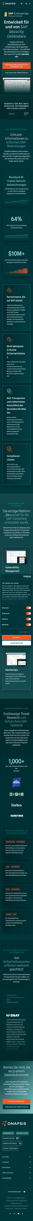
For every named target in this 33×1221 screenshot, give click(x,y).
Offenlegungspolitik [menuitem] (16, 1203)
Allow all (16, 637)
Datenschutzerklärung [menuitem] (11, 1200)
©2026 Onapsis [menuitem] (9, 1208)
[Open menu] (29, 3)
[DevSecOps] (16, 669)
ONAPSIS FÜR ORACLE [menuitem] (10, 1143)
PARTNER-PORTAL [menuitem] (22, 1133)
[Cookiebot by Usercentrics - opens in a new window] (23, 577)
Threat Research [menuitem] (7, 1173)
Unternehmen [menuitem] (6, 1178)
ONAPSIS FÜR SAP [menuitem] (8, 1138)
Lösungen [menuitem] (5, 1162)
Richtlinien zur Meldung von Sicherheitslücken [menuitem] (16, 1206)
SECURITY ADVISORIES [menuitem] (10, 1148)
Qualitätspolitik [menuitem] (22, 1200)
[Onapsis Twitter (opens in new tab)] (14, 1213)
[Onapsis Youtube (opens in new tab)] (18, 1213)
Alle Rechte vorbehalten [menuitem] (21, 1208)
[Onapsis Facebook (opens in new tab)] (22, 1213)
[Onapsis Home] (14, 1123)
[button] (16, 65)
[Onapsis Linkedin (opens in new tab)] (10, 1213)
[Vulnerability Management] (16, 570)
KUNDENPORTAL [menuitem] (8, 1133)
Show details (24, 632)
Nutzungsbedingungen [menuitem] (19, 1198)
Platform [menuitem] (5, 1157)
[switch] (28, 613)
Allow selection (16, 643)
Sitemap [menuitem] (9, 1198)
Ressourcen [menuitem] (6, 1167)
